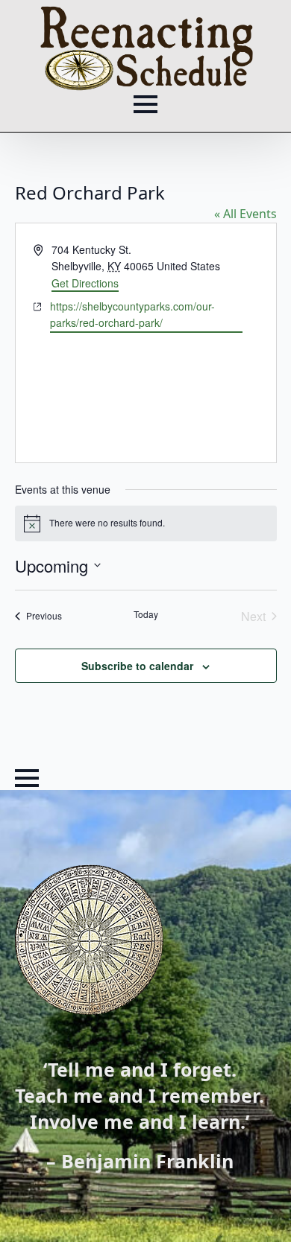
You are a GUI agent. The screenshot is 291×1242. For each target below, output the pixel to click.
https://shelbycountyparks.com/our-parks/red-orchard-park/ (132, 315)
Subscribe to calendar (137, 665)
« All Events (245, 214)
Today (146, 614)
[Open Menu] (145, 104)
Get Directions (85, 283)
